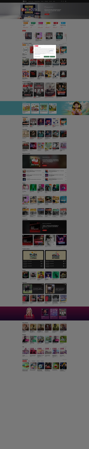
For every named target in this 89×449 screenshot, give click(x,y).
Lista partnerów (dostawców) (37, 54)
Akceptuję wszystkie (52, 56)
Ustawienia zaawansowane (37, 56)
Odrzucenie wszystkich (46, 56)
